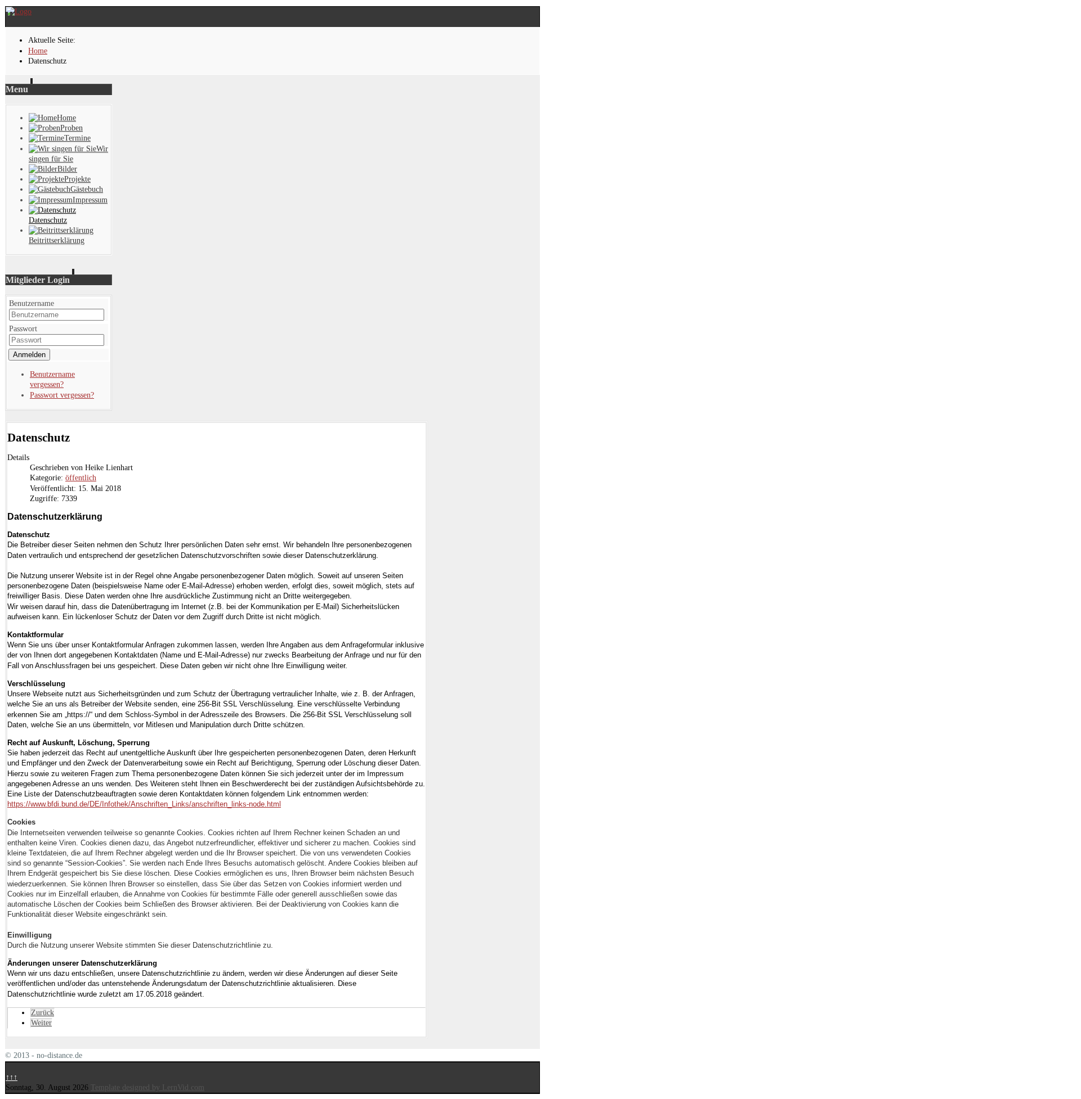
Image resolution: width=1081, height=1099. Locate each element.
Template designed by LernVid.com (147, 1087)
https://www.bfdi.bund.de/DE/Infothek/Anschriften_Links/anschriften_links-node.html (144, 804)
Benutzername (31, 303)
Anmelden (29, 354)
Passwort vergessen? (62, 395)
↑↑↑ (11, 1077)
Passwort (23, 329)
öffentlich (80, 478)
